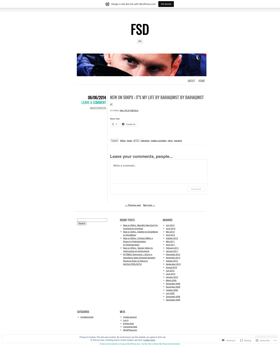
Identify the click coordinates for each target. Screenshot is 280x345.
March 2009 (171, 280)
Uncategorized (98, 108)
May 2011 (170, 241)
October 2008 (172, 290)
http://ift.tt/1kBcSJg (129, 110)
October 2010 (172, 260)
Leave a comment (94, 102)
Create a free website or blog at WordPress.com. (120, 344)
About (191, 81)
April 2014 (170, 234)
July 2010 (170, 270)
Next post (149, 205)
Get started (166, 4)
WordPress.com (130, 329)
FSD (140, 28)
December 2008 (173, 283)
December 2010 (173, 254)
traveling (178, 140)
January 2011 (172, 251)
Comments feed (130, 326)
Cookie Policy (149, 340)
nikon (170, 140)
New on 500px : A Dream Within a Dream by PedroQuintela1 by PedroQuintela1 (138, 241)
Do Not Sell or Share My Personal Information (161, 344)
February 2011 (172, 247)
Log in (126, 320)
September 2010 (173, 264)
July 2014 (170, 225)
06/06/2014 (97, 97)
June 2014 (170, 228)
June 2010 (170, 273)
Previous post (133, 205)
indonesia (144, 140)
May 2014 (170, 231)
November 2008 (173, 286)
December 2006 (173, 296)
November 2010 (173, 257)
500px (123, 140)
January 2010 (172, 277)
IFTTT (136, 140)
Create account (130, 316)
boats (129, 140)
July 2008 (170, 293)
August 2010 (171, 267)
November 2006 (173, 299)
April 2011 (170, 244)
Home (201, 81)
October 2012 (172, 238)
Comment (196, 189)
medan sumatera (158, 140)
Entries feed (128, 323)
